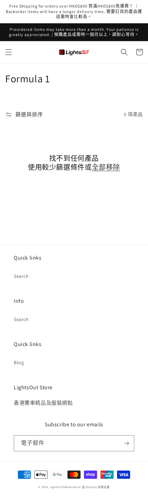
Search (21, 276)
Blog (19, 362)
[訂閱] (126, 443)
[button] (8, 52)
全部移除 (106, 167)
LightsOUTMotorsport (65, 487)
